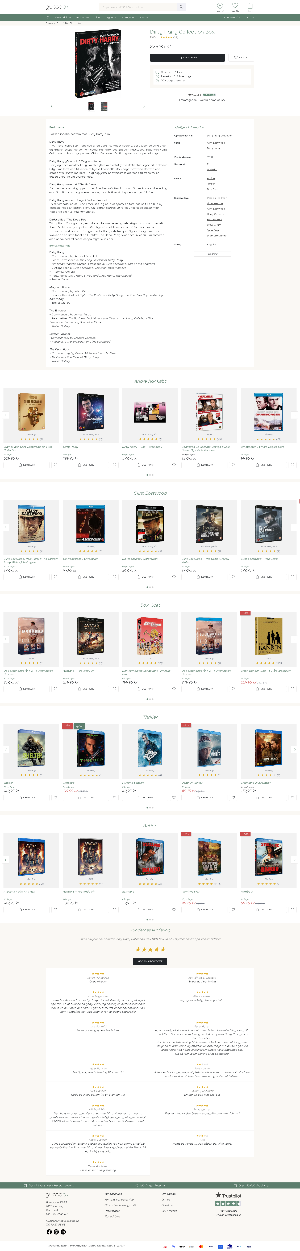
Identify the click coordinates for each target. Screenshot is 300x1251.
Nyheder (112, 17)
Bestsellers (82, 17)
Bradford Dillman (217, 235)
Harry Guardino (216, 214)
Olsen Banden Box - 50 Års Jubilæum (266, 670)
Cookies (120, 1245)
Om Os (250, 17)
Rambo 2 (128, 891)
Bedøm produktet (150, 961)
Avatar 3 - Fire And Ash (78, 670)
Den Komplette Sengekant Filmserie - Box (147, 672)
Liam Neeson (215, 203)
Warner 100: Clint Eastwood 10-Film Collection (27, 448)
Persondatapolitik (77, 1245)
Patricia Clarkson (217, 198)
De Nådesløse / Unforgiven (80, 558)
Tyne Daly (213, 230)
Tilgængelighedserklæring (101, 1245)
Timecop (68, 782)
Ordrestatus (112, 1211)
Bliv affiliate (169, 1211)
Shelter (8, 782)
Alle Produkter (63, 17)
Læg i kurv (187, 57)
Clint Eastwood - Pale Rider (259, 558)
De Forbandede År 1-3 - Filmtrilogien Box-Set (28, 672)
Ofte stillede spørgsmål (120, 1205)
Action (211, 178)
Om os (165, 1199)
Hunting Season (133, 782)
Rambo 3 (247, 891)
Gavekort (167, 1205)
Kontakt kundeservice (119, 1199)
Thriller (211, 183)
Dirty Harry (213, 148)
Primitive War (190, 891)
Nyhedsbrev (112, 1216)
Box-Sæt (212, 189)
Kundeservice (232, 17)
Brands (144, 17)
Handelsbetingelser (57, 1245)
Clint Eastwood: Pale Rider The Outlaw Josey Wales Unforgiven (30, 560)
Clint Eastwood (216, 142)
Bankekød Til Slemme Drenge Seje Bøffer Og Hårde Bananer (205, 448)
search (181, 7)
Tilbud (97, 17)
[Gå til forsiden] (57, 1194)
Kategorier (128, 17)
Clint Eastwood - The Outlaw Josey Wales (205, 560)
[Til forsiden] (57, 7)
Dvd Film (212, 169)
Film (209, 164)
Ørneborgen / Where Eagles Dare (262, 446)
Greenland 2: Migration (256, 782)
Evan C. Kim (214, 225)
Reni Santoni (214, 219)
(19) (169, 37)
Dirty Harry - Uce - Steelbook (142, 446)
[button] (51, 106)
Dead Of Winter (191, 782)
